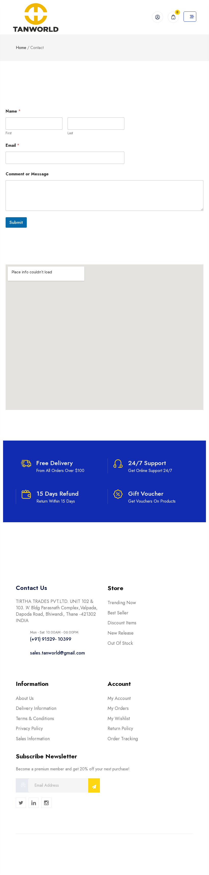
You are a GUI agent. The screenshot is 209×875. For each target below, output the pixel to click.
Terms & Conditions (35, 718)
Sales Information (33, 738)
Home (21, 48)
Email (12, 145)
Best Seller (118, 613)
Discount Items (122, 622)
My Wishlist (119, 718)
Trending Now (122, 602)
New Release (121, 633)
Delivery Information (36, 708)
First (8, 133)
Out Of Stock (120, 643)
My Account (119, 698)
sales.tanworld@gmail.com (57, 653)
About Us (25, 698)
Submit (16, 222)
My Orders (118, 708)
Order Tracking (123, 738)
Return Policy (120, 728)
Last (70, 133)
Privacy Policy (29, 728)
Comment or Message (27, 174)
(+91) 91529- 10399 (50, 639)
